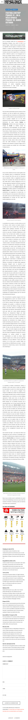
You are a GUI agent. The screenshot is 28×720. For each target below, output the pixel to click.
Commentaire (6, 664)
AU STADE (8, 9)
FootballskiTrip (20, 41)
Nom (3, 682)
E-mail (4, 688)
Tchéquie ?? (14, 9)
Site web (4, 695)
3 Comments (13, 25)
